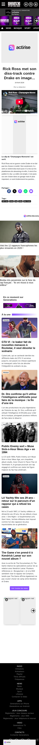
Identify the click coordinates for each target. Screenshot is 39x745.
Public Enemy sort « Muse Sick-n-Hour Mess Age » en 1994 (18, 449)
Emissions (19, 669)
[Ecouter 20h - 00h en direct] (19, 305)
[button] (11, 610)
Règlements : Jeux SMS (19, 716)
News (8, 28)
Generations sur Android (19, 706)
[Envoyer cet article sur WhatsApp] (25, 192)
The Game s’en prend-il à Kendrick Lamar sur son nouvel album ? (17, 555)
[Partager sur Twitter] (13, 192)
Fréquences (19, 679)
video (20, 201)
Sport (27, 28)
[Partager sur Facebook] (8, 192)
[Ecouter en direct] (26, 4)
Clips (19, 728)
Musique (18, 28)
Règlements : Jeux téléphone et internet (19, 718)
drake (11, 201)
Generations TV (19, 725)
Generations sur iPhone (19, 703)
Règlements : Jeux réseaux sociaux (19, 713)
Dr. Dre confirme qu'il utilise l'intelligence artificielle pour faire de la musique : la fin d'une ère (19, 398)
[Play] (3, 19)
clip (16, 201)
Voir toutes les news (19, 588)
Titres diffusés (19, 677)
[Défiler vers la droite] (33, 610)
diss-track (27, 201)
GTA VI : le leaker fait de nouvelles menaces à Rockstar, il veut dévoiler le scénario (18, 346)
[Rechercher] (31, 4)
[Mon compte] (36, 4)
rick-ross (5, 201)
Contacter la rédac (19, 697)
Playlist (19, 674)
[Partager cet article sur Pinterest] (19, 192)
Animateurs (19, 671)
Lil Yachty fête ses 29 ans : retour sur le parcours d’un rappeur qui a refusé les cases (18, 502)
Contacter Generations (19, 735)
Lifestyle (19, 694)
